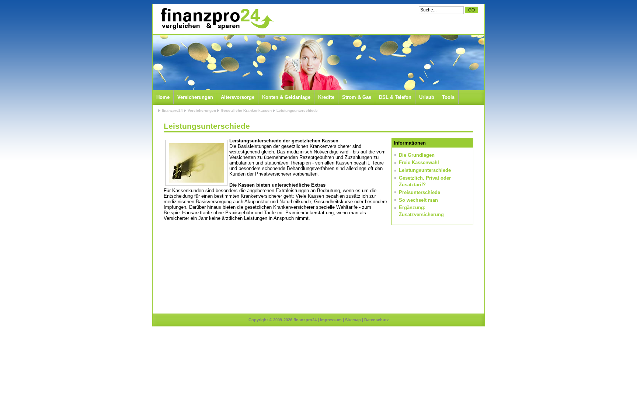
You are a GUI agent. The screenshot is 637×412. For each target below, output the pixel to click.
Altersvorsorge (237, 97)
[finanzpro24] (216, 19)
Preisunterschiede (419, 192)
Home (163, 97)
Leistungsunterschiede (297, 110)
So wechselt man (418, 200)
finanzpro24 (172, 110)
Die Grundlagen (417, 155)
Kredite (326, 97)
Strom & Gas (356, 97)
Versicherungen (195, 97)
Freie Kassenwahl (419, 162)
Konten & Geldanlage (286, 97)
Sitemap (353, 320)
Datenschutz (376, 320)
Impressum (331, 320)
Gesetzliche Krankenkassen (246, 110)
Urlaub (426, 97)
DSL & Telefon (395, 97)
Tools (448, 97)
